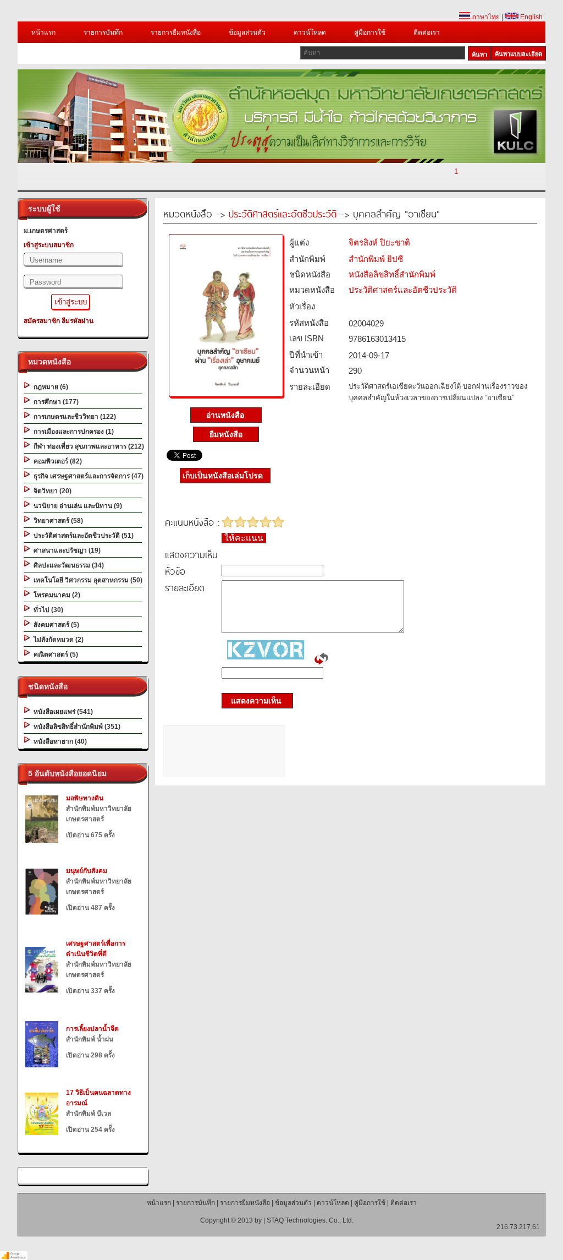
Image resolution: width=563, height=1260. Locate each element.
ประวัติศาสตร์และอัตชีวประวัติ (282, 213)
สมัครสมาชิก (42, 321)
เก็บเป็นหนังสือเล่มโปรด (223, 475)
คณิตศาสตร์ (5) (54, 654)
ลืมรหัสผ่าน (77, 321)
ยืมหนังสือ (225, 434)
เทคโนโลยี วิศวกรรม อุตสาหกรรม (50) (86, 580)
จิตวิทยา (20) (50, 491)
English (530, 17)
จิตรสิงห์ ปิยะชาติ (379, 242)
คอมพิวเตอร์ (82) (56, 461)
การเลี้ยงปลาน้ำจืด (92, 1029)
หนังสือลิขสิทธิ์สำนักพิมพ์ (392, 274)
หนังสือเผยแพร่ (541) (61, 712)
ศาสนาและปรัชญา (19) (65, 550)
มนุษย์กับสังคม (86, 871)
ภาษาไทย (485, 17)
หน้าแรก (43, 32)
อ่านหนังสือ (226, 415)
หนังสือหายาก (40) (58, 741)
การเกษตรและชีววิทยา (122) (73, 417)
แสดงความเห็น (253, 700)
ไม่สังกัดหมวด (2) (57, 639)
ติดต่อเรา (426, 32)
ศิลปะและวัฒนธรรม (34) (67, 565)
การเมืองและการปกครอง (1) (72, 431)
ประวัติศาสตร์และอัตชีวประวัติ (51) (82, 535)
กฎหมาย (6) (49, 387)
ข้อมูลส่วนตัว (247, 32)
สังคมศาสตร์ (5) (54, 625)
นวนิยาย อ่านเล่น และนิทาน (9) (76, 506)
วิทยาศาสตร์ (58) (56, 521)
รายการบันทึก (103, 32)
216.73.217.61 (518, 1227)
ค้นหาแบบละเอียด (518, 54)
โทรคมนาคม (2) (55, 595)
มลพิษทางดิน (84, 798)
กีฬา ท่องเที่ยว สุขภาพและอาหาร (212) (87, 446)
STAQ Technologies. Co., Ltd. (310, 1220)
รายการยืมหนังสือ (176, 32)
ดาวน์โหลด (310, 32)
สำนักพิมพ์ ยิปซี (376, 259)
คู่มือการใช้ (369, 32)
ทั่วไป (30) (46, 610)
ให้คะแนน (243, 538)
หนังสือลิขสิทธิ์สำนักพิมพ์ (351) (75, 726)
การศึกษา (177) (54, 402)
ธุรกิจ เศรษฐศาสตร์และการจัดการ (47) (86, 476)
